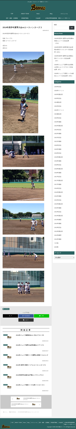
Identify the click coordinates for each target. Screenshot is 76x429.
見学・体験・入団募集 (44, 422)
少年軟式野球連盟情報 (69, 422)
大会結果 (61, 422)
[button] (26, 320)
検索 (55, 24)
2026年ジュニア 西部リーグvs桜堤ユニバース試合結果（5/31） (64, 75)
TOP (12, 422)
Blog (28, 422)
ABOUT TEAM (18, 422)
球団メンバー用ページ (69, 424)
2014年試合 (6, 308)
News (24, 422)
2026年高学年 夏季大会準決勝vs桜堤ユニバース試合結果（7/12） (64, 41)
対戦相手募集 (54, 422)
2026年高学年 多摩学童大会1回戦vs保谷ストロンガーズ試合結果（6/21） (63, 49)
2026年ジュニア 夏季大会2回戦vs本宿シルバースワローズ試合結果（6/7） (63, 67)
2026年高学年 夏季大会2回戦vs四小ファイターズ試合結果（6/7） (63, 58)
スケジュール (34, 422)
